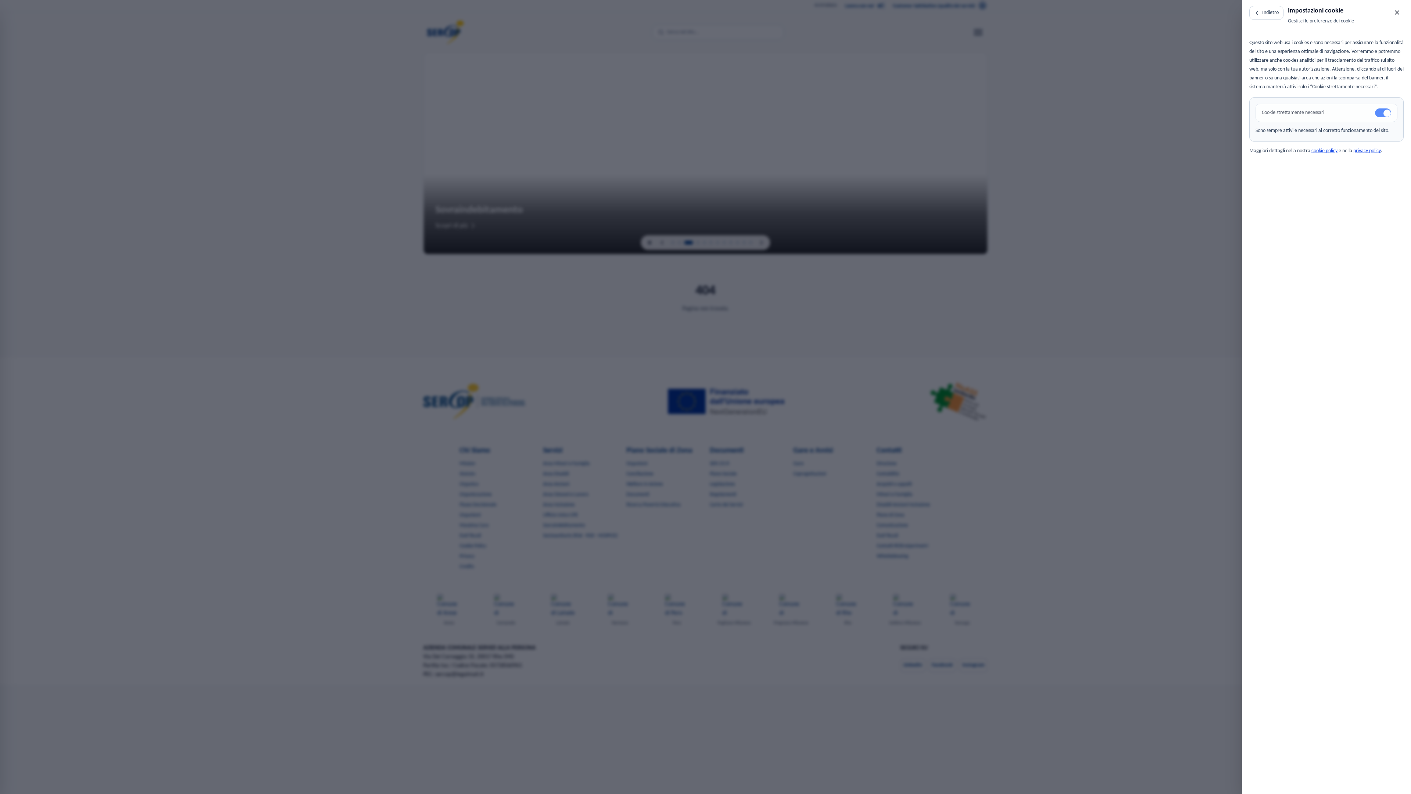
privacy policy (1367, 151)
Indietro (1270, 12)
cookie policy (1324, 151)
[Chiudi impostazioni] (1397, 12)
